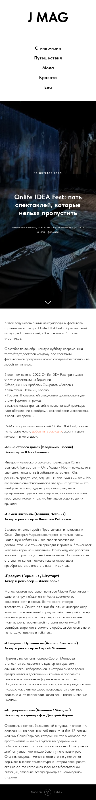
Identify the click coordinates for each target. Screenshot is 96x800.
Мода (48, 67)
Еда (48, 87)
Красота (48, 77)
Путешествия (48, 58)
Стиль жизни (48, 48)
